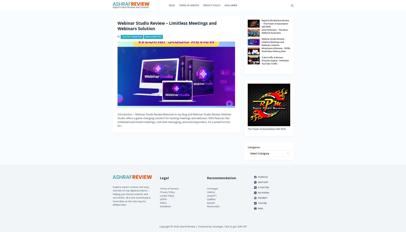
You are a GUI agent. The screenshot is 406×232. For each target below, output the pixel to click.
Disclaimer (231, 5)
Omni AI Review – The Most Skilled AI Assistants (275, 31)
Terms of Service (189, 5)
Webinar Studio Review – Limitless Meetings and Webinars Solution (167, 25)
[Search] (292, 5)
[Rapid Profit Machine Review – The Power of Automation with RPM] (254, 24)
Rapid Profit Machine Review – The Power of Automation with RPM (275, 23)
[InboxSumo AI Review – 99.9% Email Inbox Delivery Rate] (254, 51)
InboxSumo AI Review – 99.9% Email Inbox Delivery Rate (276, 50)
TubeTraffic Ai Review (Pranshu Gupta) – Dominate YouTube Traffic (275, 60)
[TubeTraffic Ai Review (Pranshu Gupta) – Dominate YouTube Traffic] (254, 60)
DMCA (163, 202)
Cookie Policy (167, 195)
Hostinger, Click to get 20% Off (229, 226)
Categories (254, 147)
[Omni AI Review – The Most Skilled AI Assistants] (254, 33)
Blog (172, 5)
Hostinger (212, 188)
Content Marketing (132, 36)
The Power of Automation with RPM (267, 128)
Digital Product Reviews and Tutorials (131, 7)
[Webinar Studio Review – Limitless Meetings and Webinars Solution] (176, 75)
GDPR (163, 199)
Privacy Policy (212, 5)
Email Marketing (153, 36)
